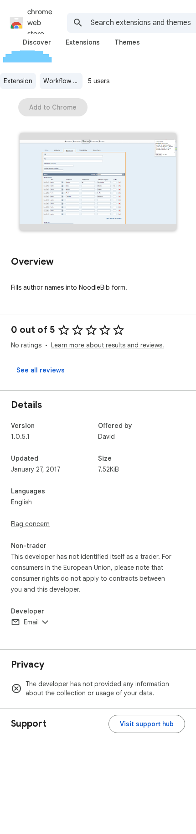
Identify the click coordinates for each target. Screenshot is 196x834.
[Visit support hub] (146, 724)
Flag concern (30, 524)
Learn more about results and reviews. (107, 345)
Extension (18, 81)
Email (31, 622)
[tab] (36, 42)
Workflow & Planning (63, 81)
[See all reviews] (40, 370)
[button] (98, 182)
